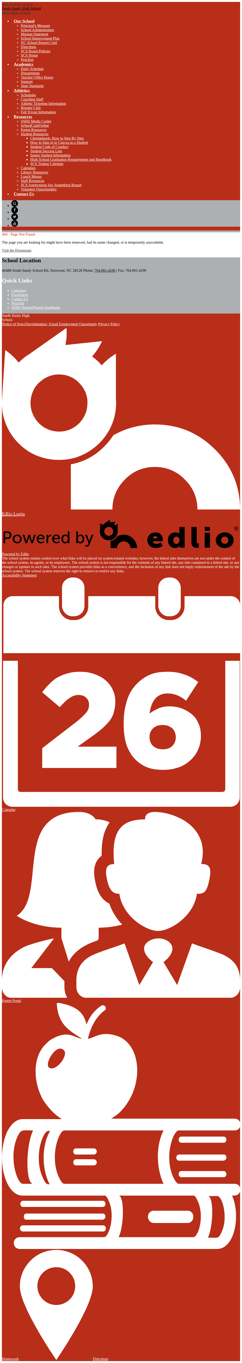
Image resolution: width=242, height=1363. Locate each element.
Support (27, 82)
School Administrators (37, 30)
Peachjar (27, 60)
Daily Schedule (32, 69)
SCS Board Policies (35, 51)
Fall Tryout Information (38, 112)
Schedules (28, 95)
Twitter (14, 216)
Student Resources (34, 134)
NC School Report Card (39, 43)
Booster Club (31, 108)
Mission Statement (34, 34)
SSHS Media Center (36, 121)
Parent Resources (34, 130)
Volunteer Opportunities (38, 189)
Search (14, 203)
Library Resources (34, 172)
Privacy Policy (109, 324)
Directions (28, 47)
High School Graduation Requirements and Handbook (71, 159)
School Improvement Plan (40, 38)
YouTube (14, 223)
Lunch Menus (31, 176)
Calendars (28, 168)
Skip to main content (17, 4)
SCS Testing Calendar (46, 164)
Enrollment (19, 295)
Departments (30, 73)
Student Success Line (46, 151)
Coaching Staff (32, 99)
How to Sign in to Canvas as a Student (59, 142)
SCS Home (29, 55)
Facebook (14, 210)
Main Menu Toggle (16, 13)
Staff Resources (32, 181)
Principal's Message (35, 26)
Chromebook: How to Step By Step (57, 138)
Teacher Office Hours (37, 77)
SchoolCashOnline (35, 125)
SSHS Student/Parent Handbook (35, 308)
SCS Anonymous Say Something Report (51, 185)
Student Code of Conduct (49, 147)
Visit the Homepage (16, 250)
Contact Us (19, 299)
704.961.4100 (105, 270)
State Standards (32, 86)
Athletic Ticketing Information (43, 104)
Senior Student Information (50, 155)
